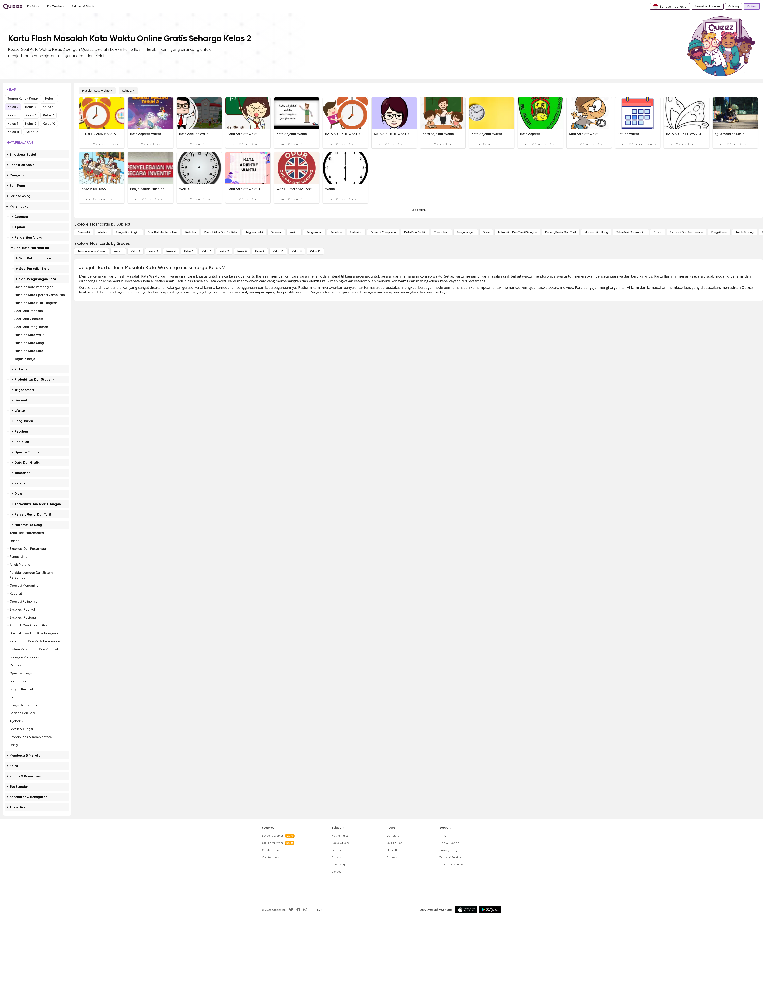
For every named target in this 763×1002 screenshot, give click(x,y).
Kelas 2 (12, 107)
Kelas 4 (48, 107)
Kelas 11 (13, 132)
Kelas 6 (30, 115)
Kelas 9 (30, 123)
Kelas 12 (32, 132)
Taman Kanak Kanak (22, 98)
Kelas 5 (13, 115)
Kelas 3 (30, 107)
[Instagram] (305, 910)
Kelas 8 (12, 123)
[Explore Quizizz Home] (12, 6)
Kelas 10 (49, 123)
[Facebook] (298, 910)
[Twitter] (291, 910)
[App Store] (466, 909)
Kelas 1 (50, 98)
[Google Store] (490, 909)
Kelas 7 (48, 115)
